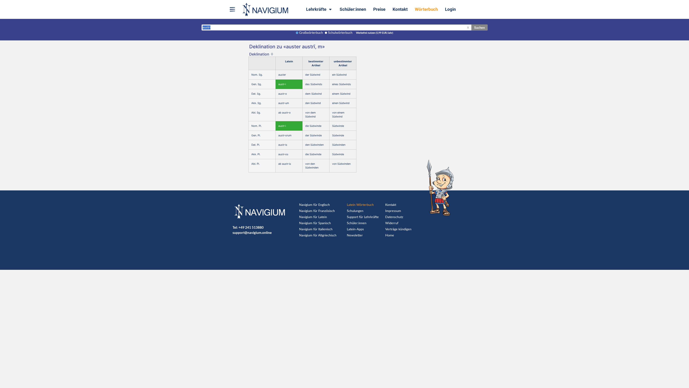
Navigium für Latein (313, 217)
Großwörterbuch (311, 32)
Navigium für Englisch (314, 205)
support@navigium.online (252, 232)
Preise (379, 9)
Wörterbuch (426, 9)
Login (450, 9)
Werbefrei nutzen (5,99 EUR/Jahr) (374, 33)
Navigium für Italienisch (315, 229)
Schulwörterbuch (340, 32)
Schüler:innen (353, 9)
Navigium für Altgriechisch (317, 235)
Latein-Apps (355, 229)
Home (389, 235)
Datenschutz (394, 217)
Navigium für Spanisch (315, 223)
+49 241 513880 (251, 227)
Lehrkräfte (316, 9)
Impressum (393, 211)
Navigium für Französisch (317, 211)
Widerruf (391, 223)
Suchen (479, 27)
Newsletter (355, 235)
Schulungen (355, 211)
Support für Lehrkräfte (363, 217)
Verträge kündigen (398, 229)
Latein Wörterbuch (360, 205)
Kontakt (400, 9)
